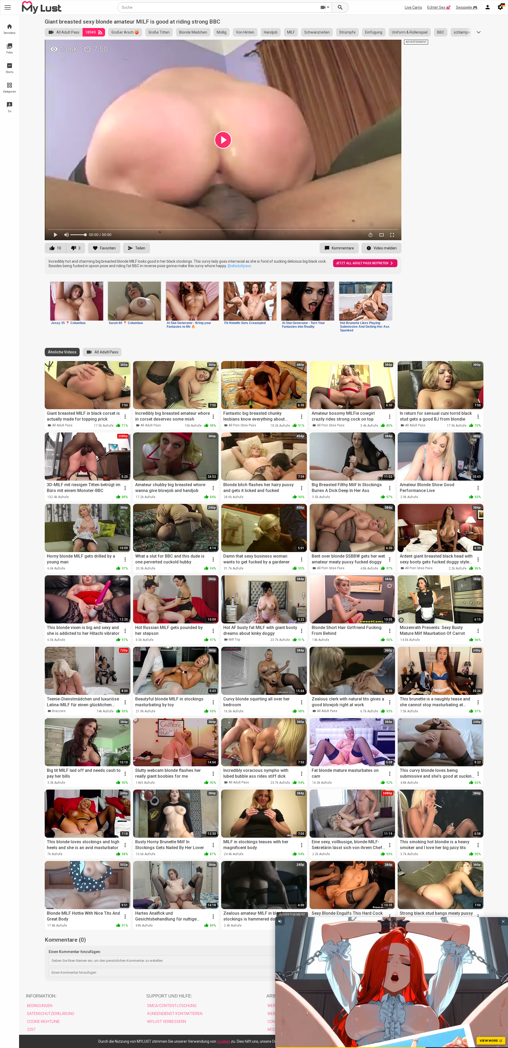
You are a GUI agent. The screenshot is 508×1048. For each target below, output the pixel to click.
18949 (90, 32)
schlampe (462, 32)
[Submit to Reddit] (379, 46)
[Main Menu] (7, 7)
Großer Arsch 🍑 (125, 32)
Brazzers (59, 711)
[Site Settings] (500, 7)
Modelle (275, 1029)
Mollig (221, 32)
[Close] (426, 1040)
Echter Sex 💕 (439, 7)
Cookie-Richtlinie (43, 1021)
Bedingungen (39, 1006)
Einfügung (373, 32)
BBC (440, 32)
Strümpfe (347, 32)
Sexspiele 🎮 (466, 7)
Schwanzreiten (317, 32)
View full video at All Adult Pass (338, 46)
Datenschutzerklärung (50, 1013)
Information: (41, 996)
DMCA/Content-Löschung (172, 1006)
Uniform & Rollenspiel (410, 32)
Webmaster (278, 1013)
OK (416, 1041)
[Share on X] (391, 46)
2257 (31, 1029)
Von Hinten (245, 32)
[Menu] (487, 7)
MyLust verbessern (166, 1021)
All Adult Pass (67, 32)
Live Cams (413, 7)
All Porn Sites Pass (242, 425)
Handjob (271, 32)
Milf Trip (234, 639)
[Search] (340, 7)
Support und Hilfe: (169, 996)
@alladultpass (239, 266)
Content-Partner (284, 1021)
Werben (275, 1006)
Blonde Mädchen (193, 32)
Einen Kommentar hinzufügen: (75, 952)
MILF (291, 32)
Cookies (223, 1041)
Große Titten (159, 32)
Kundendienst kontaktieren (174, 1013)
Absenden (467, 972)
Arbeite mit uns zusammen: (298, 996)
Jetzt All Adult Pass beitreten (362, 263)
